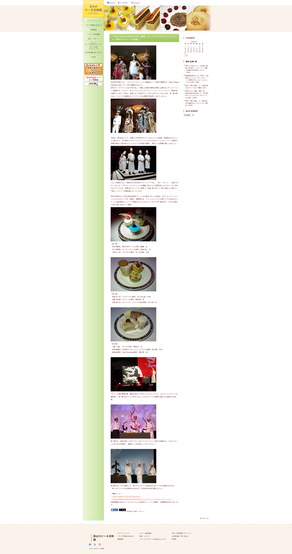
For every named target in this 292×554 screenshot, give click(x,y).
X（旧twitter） (124, 3)
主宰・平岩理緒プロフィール (93, 48)
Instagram (137, 3)
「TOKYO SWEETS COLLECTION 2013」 (126, 496)
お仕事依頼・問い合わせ (180, 536)
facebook (112, 3)
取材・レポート (93, 39)
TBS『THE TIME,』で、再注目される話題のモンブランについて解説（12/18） (196, 103)
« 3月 (186, 55)
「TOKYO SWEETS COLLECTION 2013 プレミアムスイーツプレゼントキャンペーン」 (142, 499)
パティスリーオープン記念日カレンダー (93, 44)
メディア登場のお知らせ (93, 25)
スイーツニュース (93, 21)
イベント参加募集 (93, 34)
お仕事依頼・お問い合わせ (93, 53)
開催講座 (93, 30)
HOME (93, 57)
